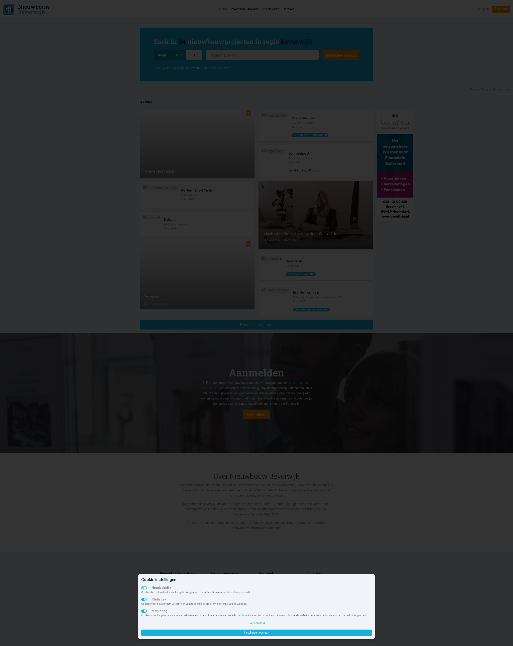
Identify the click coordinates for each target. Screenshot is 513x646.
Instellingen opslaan (256, 632)
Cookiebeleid (256, 623)
